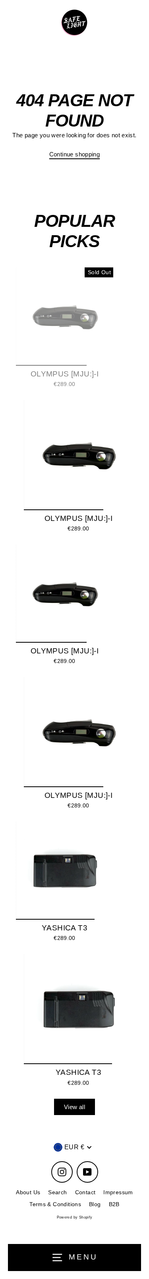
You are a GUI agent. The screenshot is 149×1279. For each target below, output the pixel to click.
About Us (28, 1192)
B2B (114, 1204)
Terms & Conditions (55, 1204)
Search (57, 1192)
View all (74, 1107)
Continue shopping (74, 154)
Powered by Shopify (75, 1217)
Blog (95, 1204)
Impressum (118, 1192)
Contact (85, 1192)
